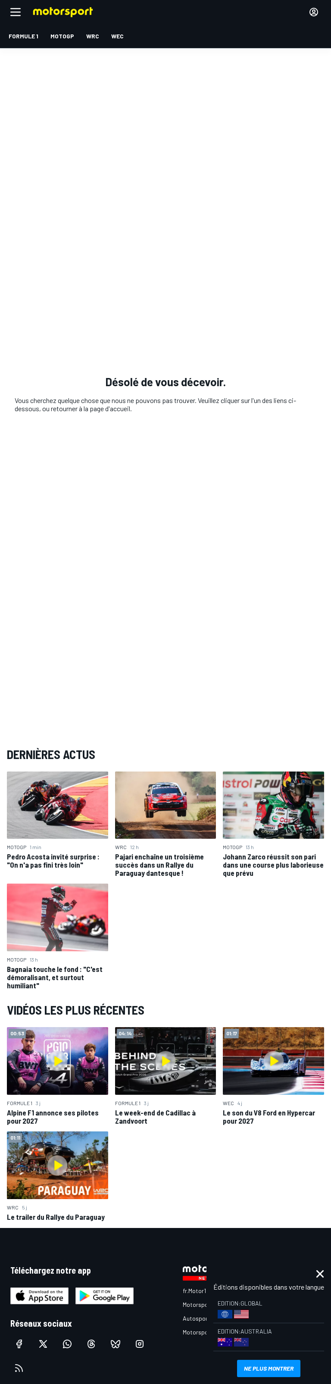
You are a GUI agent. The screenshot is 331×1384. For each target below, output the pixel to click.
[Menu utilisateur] (313, 12)
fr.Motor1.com (201, 1290)
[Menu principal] (15, 12)
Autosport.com (203, 1318)
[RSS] (19, 1368)
